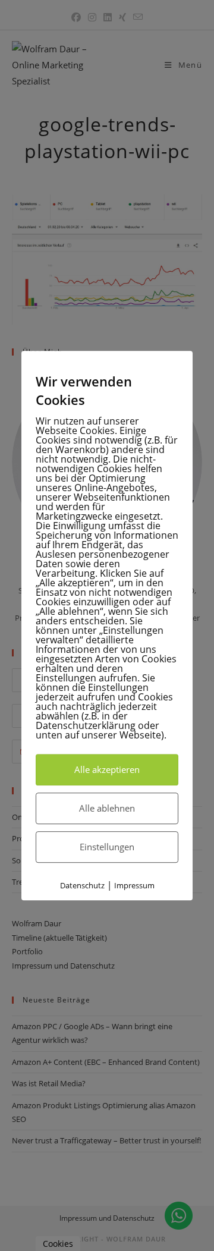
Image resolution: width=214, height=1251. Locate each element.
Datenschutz (82, 885)
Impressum (134, 885)
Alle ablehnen (107, 808)
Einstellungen (107, 847)
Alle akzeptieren (107, 769)
